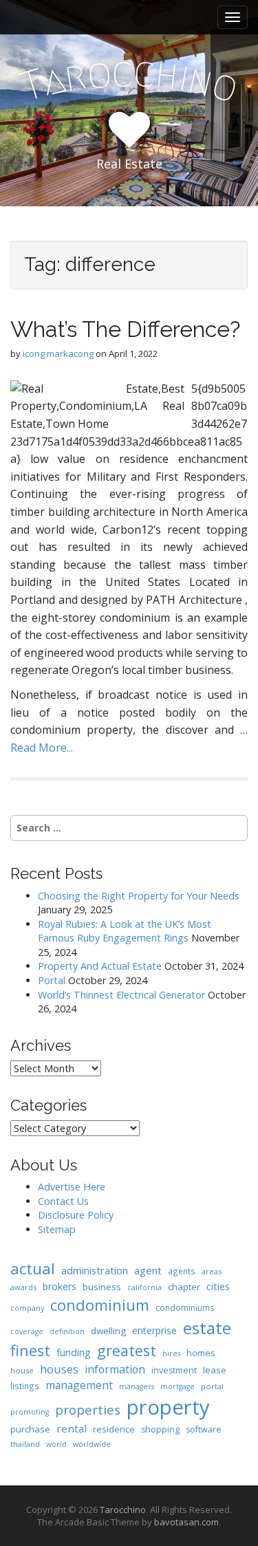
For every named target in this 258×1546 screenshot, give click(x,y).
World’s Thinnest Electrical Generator (121, 994)
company (27, 1308)
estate (207, 1327)
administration (94, 1270)
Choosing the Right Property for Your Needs (138, 895)
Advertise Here (71, 1186)
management (79, 1385)
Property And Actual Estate (100, 965)
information (115, 1369)
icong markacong (58, 353)
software (204, 1429)
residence (114, 1429)
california (144, 1287)
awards (23, 1287)
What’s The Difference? (125, 329)
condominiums (185, 1307)
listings (24, 1385)
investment (174, 1370)
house (22, 1370)
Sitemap (57, 1229)
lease (214, 1370)
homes (200, 1353)
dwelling (108, 1331)
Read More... (41, 747)
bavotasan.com (186, 1522)
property (168, 1407)
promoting (29, 1412)
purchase (30, 1429)
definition (67, 1331)
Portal (51, 980)
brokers (59, 1286)
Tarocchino (123, 1509)
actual (32, 1268)
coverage (26, 1331)
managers (136, 1386)
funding (73, 1352)
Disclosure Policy (76, 1214)
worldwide (92, 1444)
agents (181, 1270)
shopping (160, 1429)
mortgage (177, 1386)
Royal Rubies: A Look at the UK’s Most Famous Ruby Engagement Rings (124, 931)
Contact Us (63, 1201)
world (56, 1444)
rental (71, 1428)
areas (212, 1271)
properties (87, 1410)
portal (212, 1386)
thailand (25, 1444)
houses (59, 1369)
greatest (126, 1350)
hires (171, 1353)
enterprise (154, 1330)
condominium (99, 1305)
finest (30, 1350)
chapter (184, 1287)
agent (148, 1270)
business (102, 1287)
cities (218, 1286)
